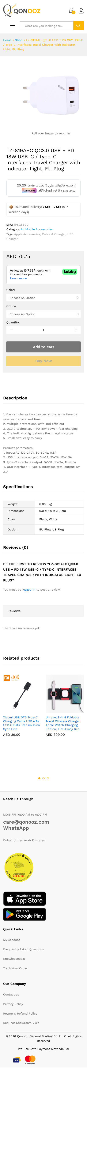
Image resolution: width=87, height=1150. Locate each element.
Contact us (11, 994)
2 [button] (43, 778)
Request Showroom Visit (21, 1022)
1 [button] (39, 778)
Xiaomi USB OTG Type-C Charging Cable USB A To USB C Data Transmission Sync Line (21, 723)
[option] (22, 709)
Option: (11, 306)
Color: (10, 289)
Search (78, 25)
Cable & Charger (53, 234)
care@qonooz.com (26, 822)
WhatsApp (16, 828)
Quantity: (13, 322)
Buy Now (43, 361)
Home (7, 40)
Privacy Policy (13, 1004)
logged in (28, 589)
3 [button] (48, 778)
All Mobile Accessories (37, 229)
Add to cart (43, 347)
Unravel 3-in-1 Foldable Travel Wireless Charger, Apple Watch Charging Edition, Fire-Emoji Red (63, 723)
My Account (11, 940)
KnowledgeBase (14, 958)
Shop (18, 40)
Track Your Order (15, 968)
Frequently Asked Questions (23, 949)
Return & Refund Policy (20, 1013)
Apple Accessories (27, 234)
